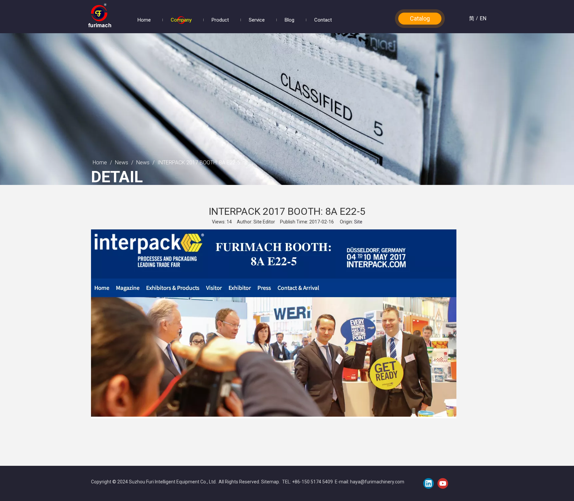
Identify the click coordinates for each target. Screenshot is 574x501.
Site (358, 221)
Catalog (420, 18)
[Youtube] (442, 483)
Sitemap (270, 481)
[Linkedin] (428, 483)
